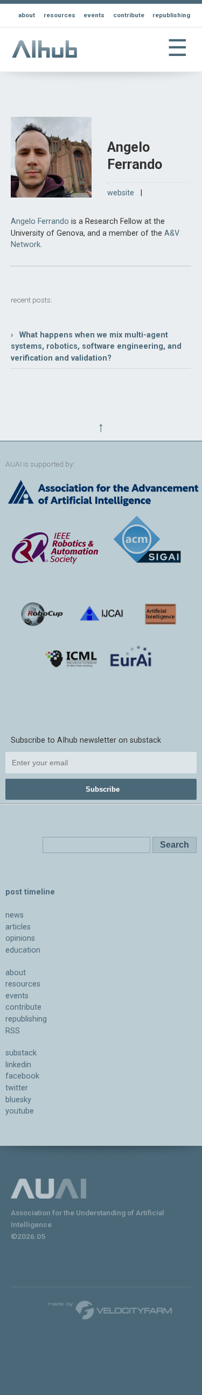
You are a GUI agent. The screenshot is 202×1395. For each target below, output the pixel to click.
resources (59, 15)
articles (18, 927)
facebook (22, 1076)
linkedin (18, 1064)
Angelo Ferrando (40, 221)
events (94, 15)
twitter (16, 1088)
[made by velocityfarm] (110, 1309)
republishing (171, 15)
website (120, 193)
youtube (19, 1111)
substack (21, 1053)
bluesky (18, 1099)
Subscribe (103, 789)
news (14, 915)
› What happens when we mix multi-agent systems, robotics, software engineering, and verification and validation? (96, 346)
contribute (128, 15)
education (22, 950)
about (26, 15)
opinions (20, 938)
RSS (12, 1030)
